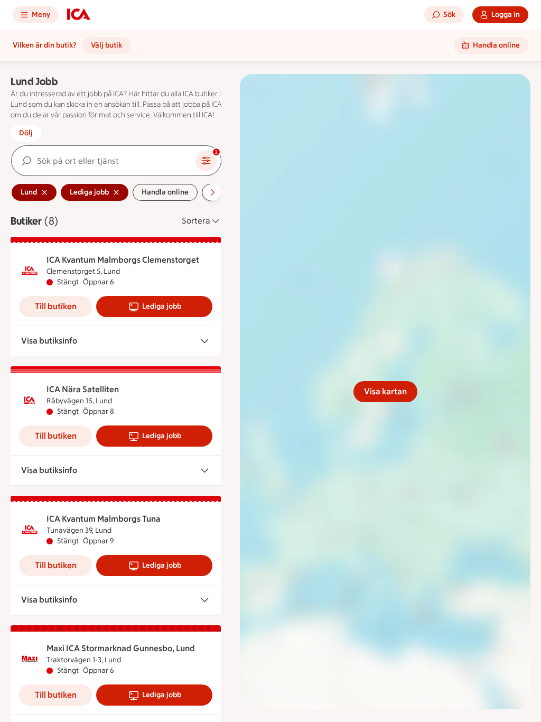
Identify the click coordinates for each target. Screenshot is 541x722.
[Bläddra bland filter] (212, 192)
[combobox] (103, 160)
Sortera (196, 221)
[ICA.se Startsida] (78, 14)
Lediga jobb (161, 306)
